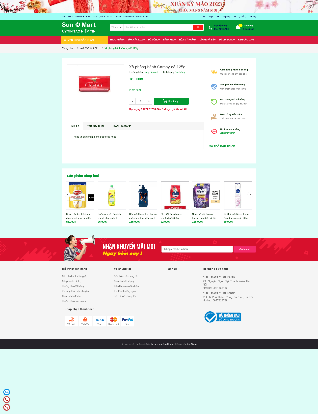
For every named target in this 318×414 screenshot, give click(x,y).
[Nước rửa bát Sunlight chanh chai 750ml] (80, 195)
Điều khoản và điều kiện (126, 286)
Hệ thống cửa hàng (247, 16)
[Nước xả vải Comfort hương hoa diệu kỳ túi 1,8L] (175, 195)
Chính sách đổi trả (71, 296)
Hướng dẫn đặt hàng (73, 286)
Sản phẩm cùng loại (83, 176)
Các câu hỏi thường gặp (74, 276)
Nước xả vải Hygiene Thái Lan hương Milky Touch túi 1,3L (237, 218)
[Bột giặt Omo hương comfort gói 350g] (143, 195)
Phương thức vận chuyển (75, 291)
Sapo (194, 344)
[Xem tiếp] (135, 90)
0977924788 (221, 29)
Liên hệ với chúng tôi (125, 296)
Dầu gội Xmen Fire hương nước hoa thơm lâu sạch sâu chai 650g (112, 218)
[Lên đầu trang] (312, 407)
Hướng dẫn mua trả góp (74, 301)
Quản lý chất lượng (124, 281)
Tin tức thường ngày (125, 291)
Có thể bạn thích (222, 146)
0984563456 (227, 133)
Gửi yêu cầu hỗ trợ (71, 281)
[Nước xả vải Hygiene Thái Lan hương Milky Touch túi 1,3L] (238, 195)
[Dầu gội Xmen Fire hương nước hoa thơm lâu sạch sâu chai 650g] (112, 195)
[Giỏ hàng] (238, 27)
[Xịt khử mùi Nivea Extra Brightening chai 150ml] (206, 195)
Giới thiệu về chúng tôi (125, 276)
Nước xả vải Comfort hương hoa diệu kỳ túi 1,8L (172, 218)
